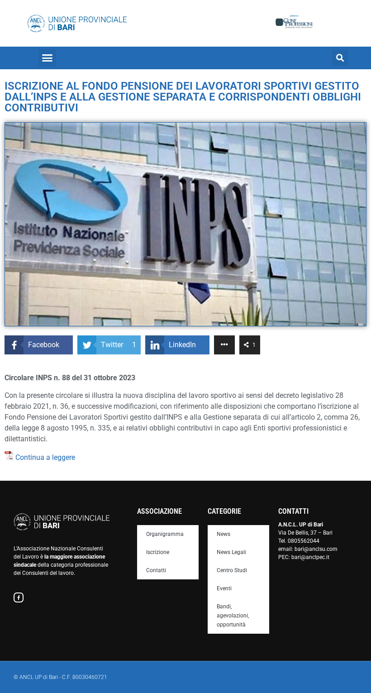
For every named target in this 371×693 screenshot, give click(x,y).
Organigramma (165, 534)
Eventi (224, 588)
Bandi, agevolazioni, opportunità (233, 615)
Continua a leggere (45, 457)
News (223, 534)
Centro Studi (232, 570)
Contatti (156, 570)
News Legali (231, 552)
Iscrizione (157, 552)
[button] (47, 58)
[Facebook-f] (19, 597)
